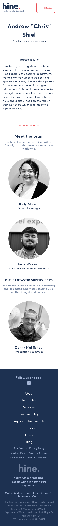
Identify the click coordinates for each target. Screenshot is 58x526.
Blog (29, 442)
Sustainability (29, 414)
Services (29, 407)
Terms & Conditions (37, 457)
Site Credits (20, 448)
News (29, 435)
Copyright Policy (38, 452)
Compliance (17, 457)
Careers (29, 428)
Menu (48, 8)
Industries (29, 400)
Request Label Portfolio (29, 421)
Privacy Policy (36, 448)
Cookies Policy (19, 452)
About (29, 393)
